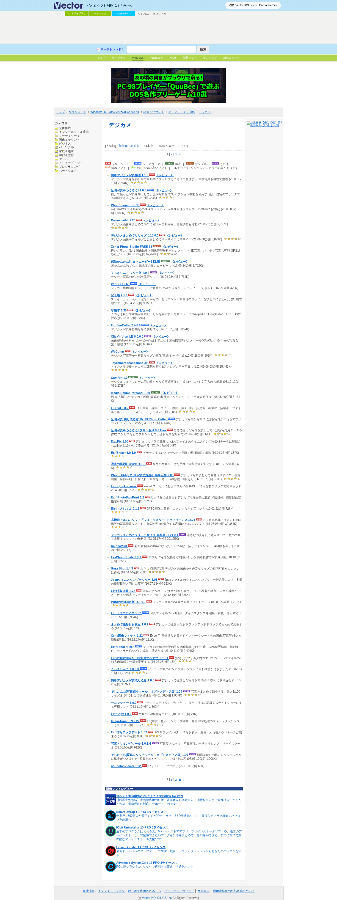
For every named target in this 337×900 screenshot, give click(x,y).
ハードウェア (68, 170)
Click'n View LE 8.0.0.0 (127, 336)
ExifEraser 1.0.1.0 (124, 452)
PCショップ (100, 13)
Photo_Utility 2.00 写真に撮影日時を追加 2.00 (142, 475)
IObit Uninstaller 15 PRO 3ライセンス (142, 827)
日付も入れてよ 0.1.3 (125, 508)
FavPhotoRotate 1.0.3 (126, 557)
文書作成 (65, 128)
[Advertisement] (168, 30)
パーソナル (66, 147)
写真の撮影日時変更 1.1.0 (128, 464)
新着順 (123, 146)
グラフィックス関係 (181, 112)
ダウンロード (77, 112)
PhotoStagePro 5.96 (125, 205)
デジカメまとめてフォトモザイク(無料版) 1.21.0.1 (145, 535)
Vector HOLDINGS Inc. (157, 898)
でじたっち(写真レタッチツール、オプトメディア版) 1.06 (150, 755)
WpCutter (118, 351)
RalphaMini (119, 546)
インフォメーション (111, 891)
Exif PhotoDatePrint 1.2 (128, 497)
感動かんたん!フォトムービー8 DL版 (136, 261)
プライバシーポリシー (179, 891)
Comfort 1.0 (119, 378)
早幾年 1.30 (119, 310)
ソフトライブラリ (76, 13)
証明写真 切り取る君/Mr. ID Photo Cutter (139, 419)
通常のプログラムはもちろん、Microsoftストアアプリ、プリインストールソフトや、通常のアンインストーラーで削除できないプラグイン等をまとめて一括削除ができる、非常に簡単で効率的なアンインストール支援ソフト (179, 835)
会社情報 (88, 891)
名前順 (134, 146)
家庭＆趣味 (66, 151)
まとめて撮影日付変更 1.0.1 (130, 624)
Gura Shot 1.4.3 (122, 568)
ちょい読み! (144, 13)
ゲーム (63, 159)
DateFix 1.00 (120, 441)
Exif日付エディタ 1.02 (126, 613)
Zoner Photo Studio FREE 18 (132, 246)
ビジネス (65, 143)
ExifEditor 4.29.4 (123, 647)
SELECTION (159, 13)
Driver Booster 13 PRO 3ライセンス (141, 847)
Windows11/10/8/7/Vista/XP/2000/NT (114, 112)
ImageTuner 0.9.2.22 (125, 721)
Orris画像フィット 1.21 (127, 635)
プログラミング (69, 166)
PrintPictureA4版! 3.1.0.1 (128, 602)
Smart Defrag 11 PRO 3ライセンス (139, 812)
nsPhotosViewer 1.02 (126, 766)
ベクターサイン (124, 13)
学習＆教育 (66, 155)
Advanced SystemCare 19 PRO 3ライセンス (146, 862)
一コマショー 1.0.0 (124, 703)
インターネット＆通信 (74, 131)
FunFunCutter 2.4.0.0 (126, 325)
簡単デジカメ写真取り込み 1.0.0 (133, 680)
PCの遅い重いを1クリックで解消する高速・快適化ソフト (154, 866)
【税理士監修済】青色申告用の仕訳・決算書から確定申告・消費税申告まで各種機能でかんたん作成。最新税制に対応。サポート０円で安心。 (178, 802)
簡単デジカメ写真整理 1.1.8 (130, 175)
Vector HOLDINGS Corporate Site (256, 5)
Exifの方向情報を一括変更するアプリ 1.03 (140, 658)
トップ (60, 112)
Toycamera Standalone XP (130, 363)
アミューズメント (71, 163)
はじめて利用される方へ (144, 891)
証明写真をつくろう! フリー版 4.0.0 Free (139, 430)
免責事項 (204, 891)
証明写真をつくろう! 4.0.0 (129, 190)
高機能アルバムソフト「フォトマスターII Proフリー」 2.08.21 (153, 520)
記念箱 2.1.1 (119, 295)
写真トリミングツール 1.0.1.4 (131, 743)
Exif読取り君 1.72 (123, 591)
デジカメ (205, 112)
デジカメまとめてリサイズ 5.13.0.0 (135, 235)
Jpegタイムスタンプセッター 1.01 (134, 579)
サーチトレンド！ (112, 49)
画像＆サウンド (153, 112)
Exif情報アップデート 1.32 (129, 732)
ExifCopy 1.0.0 (121, 714)
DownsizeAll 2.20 (123, 220)
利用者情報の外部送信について (234, 891)
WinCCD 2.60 (120, 284)
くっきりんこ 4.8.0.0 (125, 669)
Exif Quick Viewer (124, 486)
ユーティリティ (69, 135)
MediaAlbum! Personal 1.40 (131, 393)
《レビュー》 (165, 175)
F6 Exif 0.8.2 (120, 408)
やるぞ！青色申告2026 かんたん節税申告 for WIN (149, 796)
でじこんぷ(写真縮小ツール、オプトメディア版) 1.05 (147, 691)
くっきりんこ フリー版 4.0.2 (130, 273)
